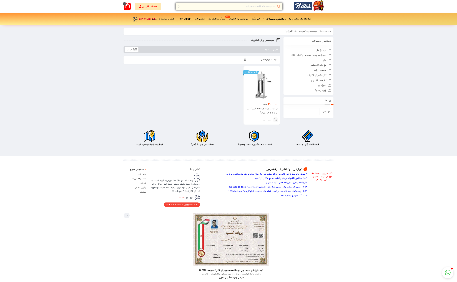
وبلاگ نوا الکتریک (139, 178)
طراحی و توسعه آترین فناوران (231, 277)
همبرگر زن (322, 85)
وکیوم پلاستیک (320, 90)
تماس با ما (142, 174)
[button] (148, 6)
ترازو (324, 60)
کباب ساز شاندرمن (318, 80)
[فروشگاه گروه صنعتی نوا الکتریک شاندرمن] (310, 6)
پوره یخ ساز (321, 50)
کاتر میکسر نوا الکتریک (317, 75)
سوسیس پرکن (320, 70)
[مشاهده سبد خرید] (127, 7)
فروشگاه (143, 192)
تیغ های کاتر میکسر (318, 65)
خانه (329, 31)
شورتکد (143, 183)
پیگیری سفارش (140, 187)
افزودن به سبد (275, 119)
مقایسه (269, 119)
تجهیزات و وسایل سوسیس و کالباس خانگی (308, 55)
